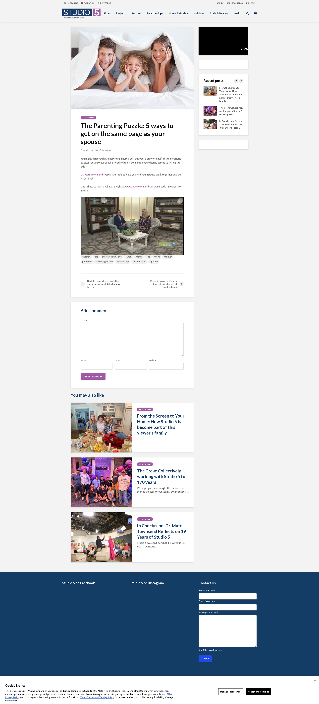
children (86, 256)
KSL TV (220, 3)
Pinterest (105, 3)
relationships (139, 261)
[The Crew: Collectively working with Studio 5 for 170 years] (101, 482)
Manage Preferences (230, 691)
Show (106, 13)
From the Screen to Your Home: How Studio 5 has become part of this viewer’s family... (161, 424)
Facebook (88, 3)
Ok (315, 680)
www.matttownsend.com (139, 186)
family (129, 256)
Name (84, 360)
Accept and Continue (258, 691)
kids (148, 256)
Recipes (136, 13)
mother (168, 256)
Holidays (199, 13)
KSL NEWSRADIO (235, 3)
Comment (85, 320)
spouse (154, 261)
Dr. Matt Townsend (92, 174)
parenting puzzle (104, 261)
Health (237, 13)
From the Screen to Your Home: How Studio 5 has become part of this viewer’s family (230, 94)
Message (208, 612)
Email (118, 360)
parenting (87, 261)
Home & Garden (178, 13)
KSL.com (250, 3)
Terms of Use (165, 694)
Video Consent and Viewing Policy (97, 697)
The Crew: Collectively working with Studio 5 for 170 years (162, 476)
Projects (121, 13)
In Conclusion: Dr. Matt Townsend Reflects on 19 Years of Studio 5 (161, 531)
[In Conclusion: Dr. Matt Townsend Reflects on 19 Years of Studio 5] (101, 537)
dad (96, 256)
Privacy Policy (12, 697)
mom (157, 256)
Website (152, 360)
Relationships (155, 13)
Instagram (72, 3)
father (139, 256)
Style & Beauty (219, 13)
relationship (123, 261)
